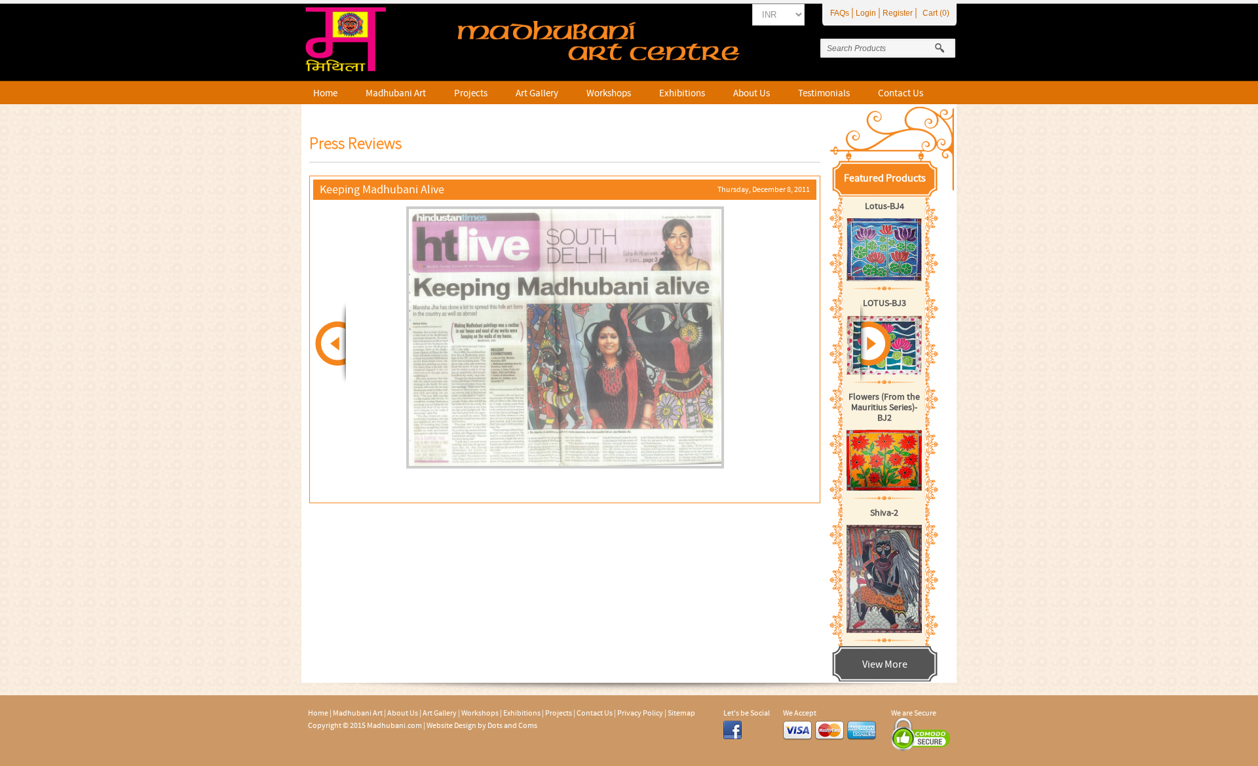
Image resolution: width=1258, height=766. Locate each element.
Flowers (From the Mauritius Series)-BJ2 (884, 407)
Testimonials (824, 93)
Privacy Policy (640, 713)
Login (866, 13)
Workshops (608, 93)
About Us (751, 93)
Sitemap (681, 713)
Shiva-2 (884, 513)
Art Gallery (537, 93)
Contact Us (900, 93)
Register (898, 13)
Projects (470, 93)
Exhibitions (682, 93)
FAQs (839, 13)
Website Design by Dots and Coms (482, 725)
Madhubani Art (396, 93)
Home (325, 93)
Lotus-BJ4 (884, 206)
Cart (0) (936, 13)
